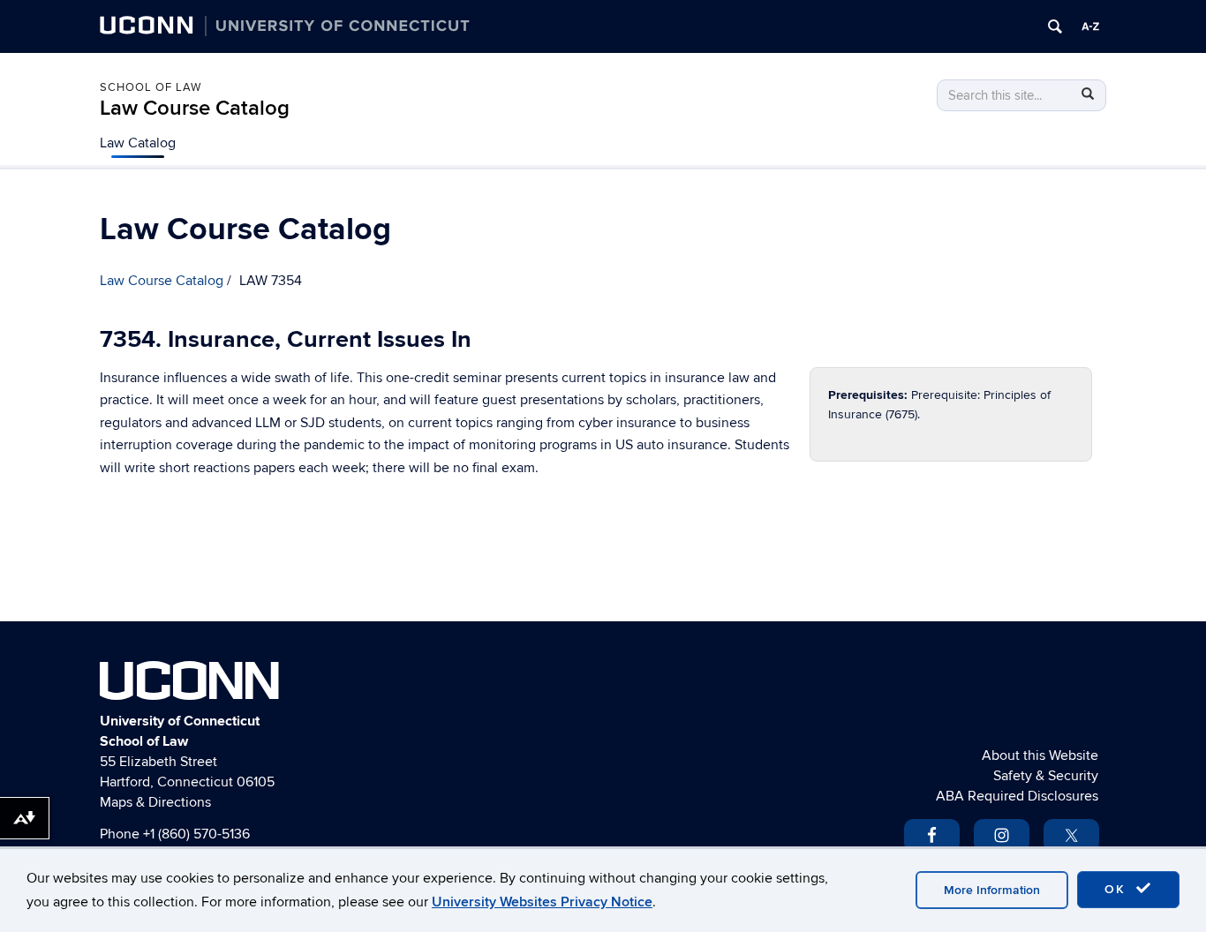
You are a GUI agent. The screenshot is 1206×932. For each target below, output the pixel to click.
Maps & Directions (155, 802)
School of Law (150, 87)
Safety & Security (1045, 776)
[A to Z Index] (1090, 26)
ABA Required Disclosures (1017, 796)
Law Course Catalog (195, 108)
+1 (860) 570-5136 (196, 834)
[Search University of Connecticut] (1055, 26)
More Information (992, 890)
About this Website (1040, 755)
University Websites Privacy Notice (542, 902)
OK (1117, 889)
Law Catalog (138, 143)
